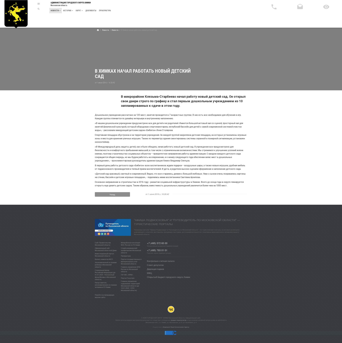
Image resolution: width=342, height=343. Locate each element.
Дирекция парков (155, 269)
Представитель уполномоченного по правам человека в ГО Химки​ (106, 284)
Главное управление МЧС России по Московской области (131, 269)
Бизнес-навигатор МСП (104, 259)
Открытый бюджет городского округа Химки (168, 277)
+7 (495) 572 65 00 (157, 243)
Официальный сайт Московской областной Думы (106, 249)
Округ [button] (78, 10)
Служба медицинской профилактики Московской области (131, 250)
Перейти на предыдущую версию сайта (104, 296)
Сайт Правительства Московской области (103, 243)
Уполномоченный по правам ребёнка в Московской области (105, 264)
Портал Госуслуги (127, 278)
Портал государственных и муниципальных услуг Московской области (131, 261)
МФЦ (149, 273)
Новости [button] (55, 10)
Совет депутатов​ (155, 265)
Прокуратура (105, 10)
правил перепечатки (178, 320)
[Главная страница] (98, 30)
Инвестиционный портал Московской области (104, 254)
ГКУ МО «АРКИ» (127, 275)
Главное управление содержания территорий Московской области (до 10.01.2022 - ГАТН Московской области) (130, 286)
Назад (112, 194)
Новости (105, 30)
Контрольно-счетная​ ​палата (160, 261)
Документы (90, 10)
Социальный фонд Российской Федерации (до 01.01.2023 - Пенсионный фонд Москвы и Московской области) (105, 274)
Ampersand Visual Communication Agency (176, 327)
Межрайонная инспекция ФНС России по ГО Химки (130, 243)
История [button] (67, 10)
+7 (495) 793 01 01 (157, 250)
